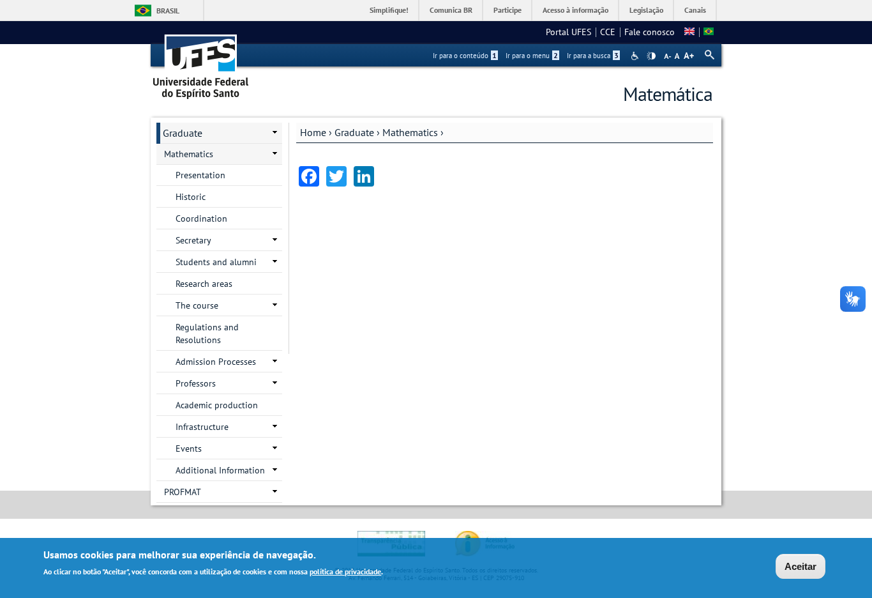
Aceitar (800, 566)
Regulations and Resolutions (207, 333)
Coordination (201, 218)
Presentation (200, 175)
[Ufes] (201, 62)
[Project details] (689, 32)
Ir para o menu (532, 55)
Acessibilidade (636, 56)
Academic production (217, 405)
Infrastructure (202, 427)
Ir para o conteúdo (465, 55)
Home (313, 132)
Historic (191, 197)
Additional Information (220, 470)
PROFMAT (182, 492)
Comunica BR (451, 10)
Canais (695, 10)
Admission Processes (216, 361)
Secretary (193, 240)
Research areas (204, 283)
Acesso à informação (575, 10)
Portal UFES (568, 32)
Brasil (167, 10)
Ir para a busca (593, 55)
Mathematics (410, 132)
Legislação (646, 10)
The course (197, 305)
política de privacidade (345, 571)
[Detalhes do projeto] (708, 32)
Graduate (354, 132)
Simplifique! (389, 10)
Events (189, 448)
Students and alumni (216, 262)
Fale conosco (649, 32)
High (651, 56)
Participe (507, 10)
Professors (196, 383)
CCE (607, 32)
